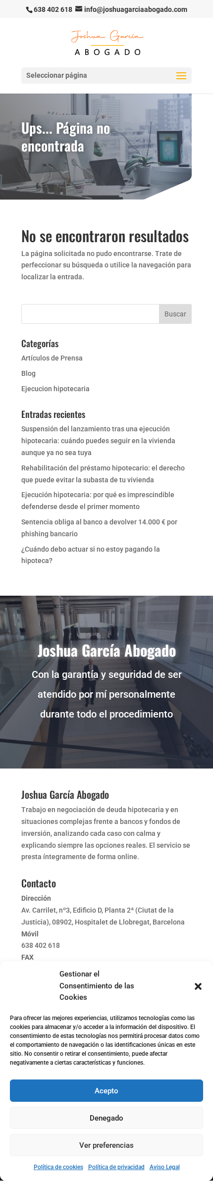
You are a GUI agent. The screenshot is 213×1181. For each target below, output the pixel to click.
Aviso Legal (165, 1167)
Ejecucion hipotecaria (55, 389)
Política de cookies (58, 1167)
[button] (198, 986)
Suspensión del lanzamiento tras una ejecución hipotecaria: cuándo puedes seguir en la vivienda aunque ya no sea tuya (98, 441)
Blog (28, 373)
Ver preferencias (106, 1145)
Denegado (106, 1118)
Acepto (106, 1090)
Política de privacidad (116, 1167)
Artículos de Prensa (52, 358)
